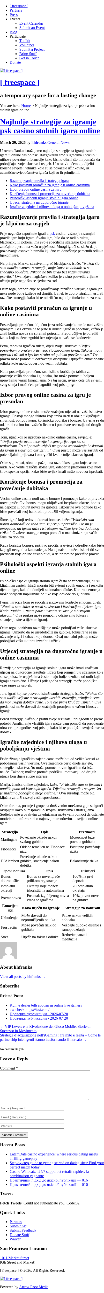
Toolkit (24, 41)
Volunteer (26, 45)
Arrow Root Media (33, 1287)
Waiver (15, 1239)
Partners (16, 10)
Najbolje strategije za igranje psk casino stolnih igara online (50, 126)
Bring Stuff (28, 54)
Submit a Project (32, 49)
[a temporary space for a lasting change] (11, 71)
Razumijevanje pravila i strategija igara (39, 181)
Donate (15, 62)
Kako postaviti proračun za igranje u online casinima (50, 185)
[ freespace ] (19, 6)
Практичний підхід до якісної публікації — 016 (49, 1180)
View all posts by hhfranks (22, 976)
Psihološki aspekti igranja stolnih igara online (44, 198)
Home (26, 106)
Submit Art (18, 1226)
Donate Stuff (19, 1235)
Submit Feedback (23, 1230)
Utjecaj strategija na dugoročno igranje (39, 202)
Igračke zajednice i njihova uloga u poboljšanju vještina (52, 207)
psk (52, 233)
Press (14, 15)
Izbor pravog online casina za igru (35, 189)
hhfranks (38, 142)
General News (58, 142)
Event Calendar (31, 23)
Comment (9, 1068)
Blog (13, 32)
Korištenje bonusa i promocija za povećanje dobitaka (50, 194)
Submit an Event (32, 28)
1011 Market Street (14, 1258)
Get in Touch (29, 58)
